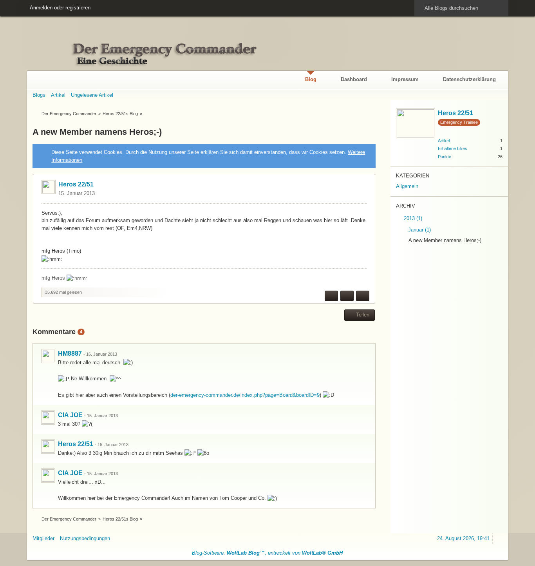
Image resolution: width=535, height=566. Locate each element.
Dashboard (354, 79)
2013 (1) (412, 218)
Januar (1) (419, 230)
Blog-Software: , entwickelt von (267, 553)
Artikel (444, 140)
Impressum (405, 79)
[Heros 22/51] (48, 446)
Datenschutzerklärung (469, 79)
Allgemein (407, 186)
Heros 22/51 (76, 184)
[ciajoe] (48, 417)
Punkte (444, 156)
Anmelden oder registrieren (60, 8)
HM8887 (70, 353)
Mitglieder (43, 538)
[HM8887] (48, 356)
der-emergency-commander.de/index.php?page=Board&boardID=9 (245, 395)
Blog (310, 79)
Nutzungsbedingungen (85, 538)
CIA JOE (70, 415)
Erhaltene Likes (452, 148)
